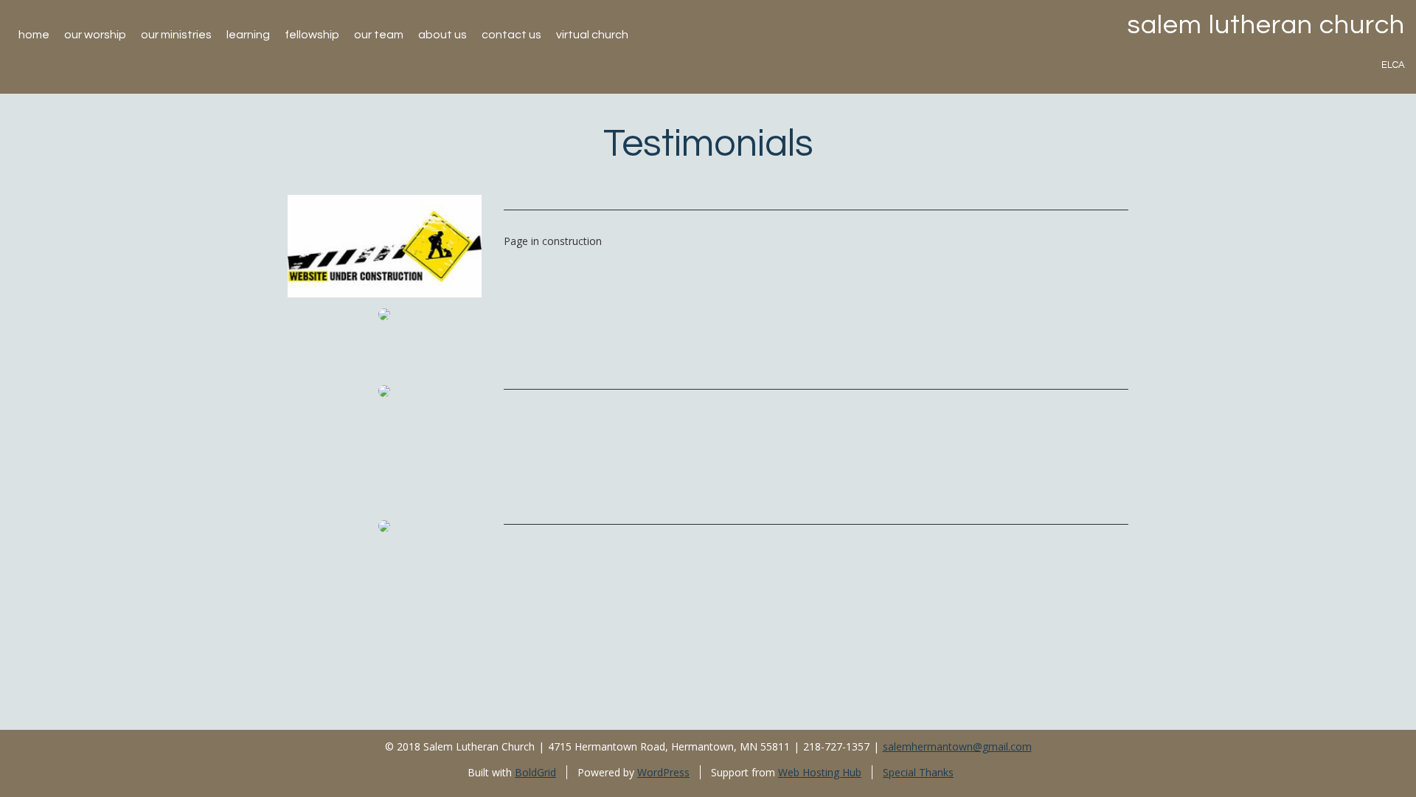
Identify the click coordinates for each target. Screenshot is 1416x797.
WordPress (663, 772)
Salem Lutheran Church (1266, 25)
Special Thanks (918, 772)
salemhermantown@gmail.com (957, 746)
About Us (442, 35)
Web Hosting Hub (819, 772)
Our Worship (95, 35)
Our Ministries (176, 35)
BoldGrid (535, 772)
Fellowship (312, 35)
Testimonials (708, 144)
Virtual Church (592, 35)
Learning (248, 35)
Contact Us (511, 35)
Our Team (378, 35)
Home (33, 35)
